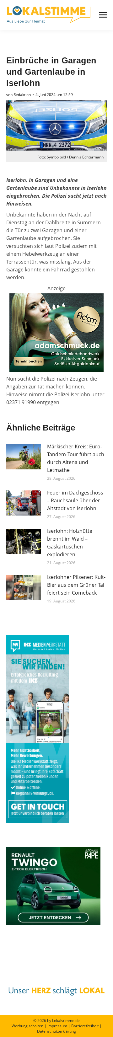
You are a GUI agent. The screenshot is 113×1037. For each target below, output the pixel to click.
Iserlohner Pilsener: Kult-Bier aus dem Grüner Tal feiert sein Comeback (76, 585)
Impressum (57, 1026)
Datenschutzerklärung (56, 1031)
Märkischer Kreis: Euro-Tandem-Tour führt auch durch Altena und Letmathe (75, 458)
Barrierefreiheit (85, 1026)
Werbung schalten (27, 1026)
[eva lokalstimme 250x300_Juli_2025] (56, 369)
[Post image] (23, 456)
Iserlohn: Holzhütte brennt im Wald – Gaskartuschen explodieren (69, 542)
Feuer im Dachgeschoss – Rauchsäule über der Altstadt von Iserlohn (75, 500)
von (18, 94)
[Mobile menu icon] (103, 15)
